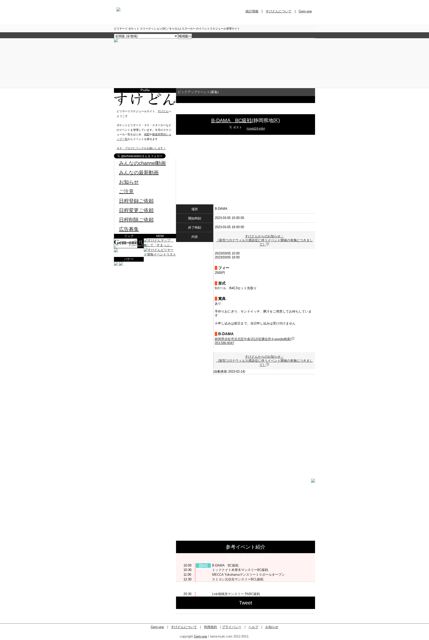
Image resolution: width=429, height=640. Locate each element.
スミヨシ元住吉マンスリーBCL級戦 (237, 579)
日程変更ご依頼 (136, 210)
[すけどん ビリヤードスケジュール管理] (116, 41)
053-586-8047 (224, 343)
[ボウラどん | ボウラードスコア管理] (116, 251)
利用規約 (210, 627)
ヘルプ (253, 627)
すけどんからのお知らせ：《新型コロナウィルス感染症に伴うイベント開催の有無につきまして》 (264, 240)
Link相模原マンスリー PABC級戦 (236, 594)
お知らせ (129, 182)
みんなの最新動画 (139, 172)
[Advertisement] (145, 298)
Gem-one (305, 11)
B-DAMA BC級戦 (231, 120)
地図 (146, 134)
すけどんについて (278, 11)
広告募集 (129, 229)
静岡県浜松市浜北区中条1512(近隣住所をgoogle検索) (253, 339)
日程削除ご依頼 (136, 219)
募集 (214, 92)
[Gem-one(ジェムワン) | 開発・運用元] (129, 247)
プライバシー (231, 627)
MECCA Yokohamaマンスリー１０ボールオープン (248, 574)
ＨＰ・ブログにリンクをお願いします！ (141, 148)
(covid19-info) (256, 128)
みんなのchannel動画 (142, 163)
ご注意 (126, 191)
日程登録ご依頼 (136, 201)
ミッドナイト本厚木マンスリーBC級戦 (240, 570)
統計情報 (252, 11)
